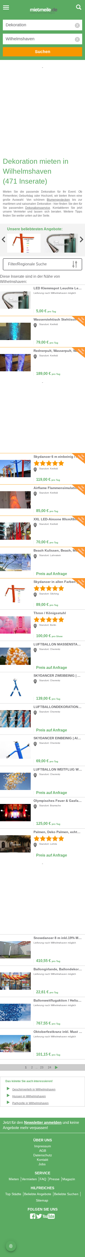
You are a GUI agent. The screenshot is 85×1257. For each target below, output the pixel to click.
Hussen (29, 1096)
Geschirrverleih (33, 1089)
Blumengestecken (58, 199)
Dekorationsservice (37, 207)
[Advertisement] (42, 111)
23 (41, 1067)
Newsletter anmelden (43, 1123)
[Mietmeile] (44, 11)
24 (49, 1067)
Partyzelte (30, 1103)
